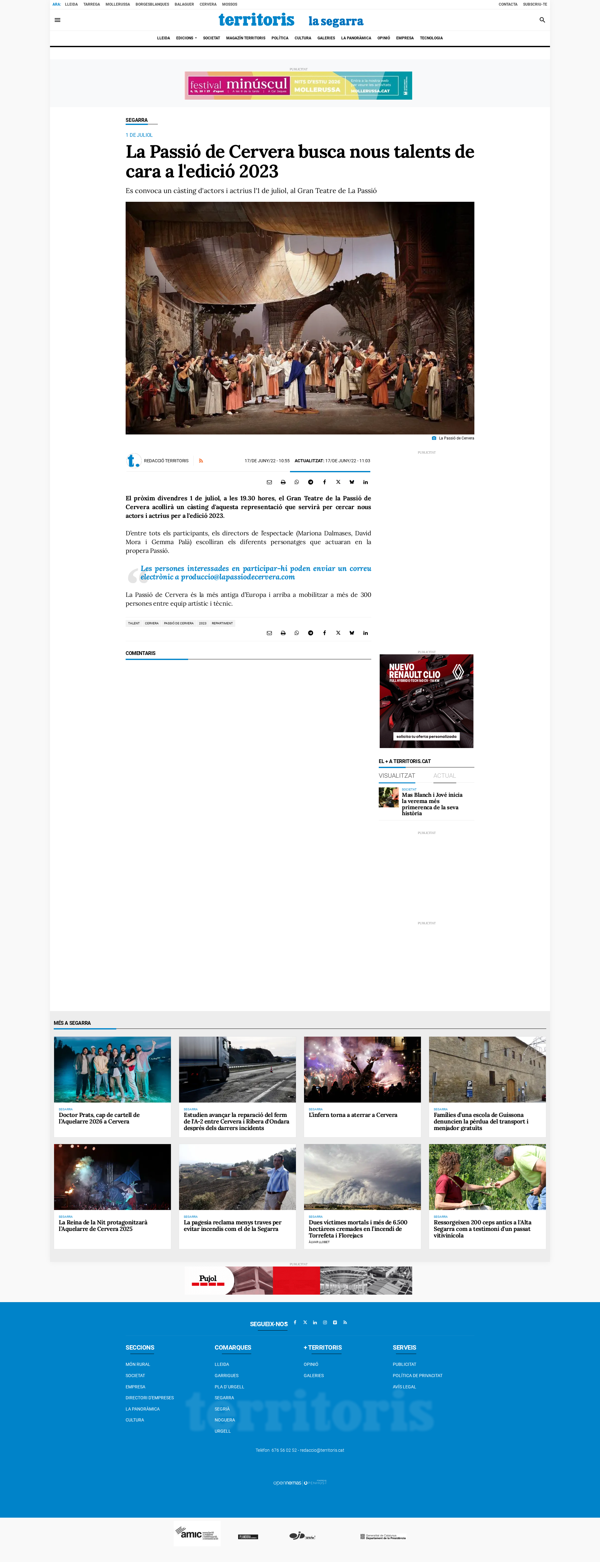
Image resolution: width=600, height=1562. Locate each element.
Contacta (508, 4)
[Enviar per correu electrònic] (269, 482)
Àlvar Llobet (319, 1242)
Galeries (314, 1375)
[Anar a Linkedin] (315, 1322)
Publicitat (404, 1364)
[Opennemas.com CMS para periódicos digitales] (300, 1482)
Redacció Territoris (166, 460)
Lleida (71, 4)
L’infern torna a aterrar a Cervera (353, 1114)
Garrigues (226, 1375)
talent (134, 623)
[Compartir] (296, 482)
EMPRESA (135, 1386)
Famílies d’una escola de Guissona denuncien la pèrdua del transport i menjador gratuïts (481, 1121)
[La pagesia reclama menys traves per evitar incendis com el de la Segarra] (237, 1177)
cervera (152, 623)
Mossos (229, 4)
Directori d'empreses (150, 1397)
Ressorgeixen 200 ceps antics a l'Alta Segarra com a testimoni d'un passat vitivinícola (482, 1228)
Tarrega (91, 4)
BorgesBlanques (152, 4)
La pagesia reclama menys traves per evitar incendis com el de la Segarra (232, 1225)
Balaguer (184, 4)
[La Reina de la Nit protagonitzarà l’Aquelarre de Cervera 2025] (112, 1177)
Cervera (208, 4)
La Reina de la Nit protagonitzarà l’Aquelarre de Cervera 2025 (103, 1225)
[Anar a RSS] (345, 1322)
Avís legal (404, 1386)
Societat (135, 1375)
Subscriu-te (535, 4)
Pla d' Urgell (229, 1386)
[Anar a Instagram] (325, 1322)
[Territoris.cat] (291, 20)
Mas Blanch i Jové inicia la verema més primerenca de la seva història (432, 804)
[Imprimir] (283, 482)
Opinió (311, 1364)
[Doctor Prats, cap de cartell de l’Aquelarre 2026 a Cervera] (112, 1069)
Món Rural (138, 1364)
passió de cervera (179, 623)
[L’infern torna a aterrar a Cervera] (362, 1069)
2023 (203, 623)
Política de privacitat (417, 1375)
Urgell (223, 1431)
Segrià (222, 1408)
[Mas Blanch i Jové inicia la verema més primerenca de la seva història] (389, 797)
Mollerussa (118, 4)
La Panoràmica (143, 1408)
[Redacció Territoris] (134, 460)
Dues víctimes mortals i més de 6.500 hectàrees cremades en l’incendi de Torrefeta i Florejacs (358, 1228)
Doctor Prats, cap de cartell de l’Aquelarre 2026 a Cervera (99, 1118)
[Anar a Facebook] (295, 1322)
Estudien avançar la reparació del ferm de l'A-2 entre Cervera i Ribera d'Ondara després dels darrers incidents (236, 1121)
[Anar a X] (305, 1322)
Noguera (225, 1419)
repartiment (222, 623)
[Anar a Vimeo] (335, 1322)
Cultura (135, 1419)
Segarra (137, 120)
